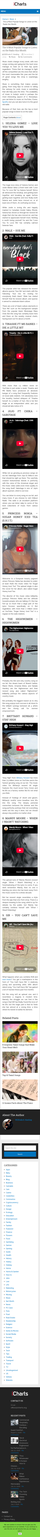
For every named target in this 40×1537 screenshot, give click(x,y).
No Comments (26, 57)
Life (7, 1285)
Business (9, 1183)
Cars (7, 1189)
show (18, 117)
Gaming (9, 1249)
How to (9, 1275)
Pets (8, 1311)
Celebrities (10, 1196)
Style (8, 1347)
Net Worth (10, 1301)
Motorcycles (11, 1291)
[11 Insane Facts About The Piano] (20, 1090)
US (7, 1374)
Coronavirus (10, 1199)
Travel (8, 1364)
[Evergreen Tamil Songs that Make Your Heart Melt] (20, 1031)
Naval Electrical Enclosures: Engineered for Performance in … (19, 1443)
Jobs (8, 1278)
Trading (9, 1357)
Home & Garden (12, 1272)
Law (7, 1281)
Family (8, 1222)
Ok (20, 1534)
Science (9, 1328)
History (9, 1258)
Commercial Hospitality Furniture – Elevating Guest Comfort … (20, 1425)
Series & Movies (12, 1331)
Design (8, 1209)
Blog (8, 1179)
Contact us (8, 1516)
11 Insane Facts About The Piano (17, 1103)
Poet (8, 1314)
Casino (8, 1193)
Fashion (9, 1226)
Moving (9, 1295)
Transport (10, 1360)
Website (9, 1380)
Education (10, 1216)
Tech (8, 1351)
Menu (3, 11)
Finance (9, 1232)
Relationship (11, 1321)
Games (9, 1245)
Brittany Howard (23, 778)
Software (9, 1341)
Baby (8, 1173)
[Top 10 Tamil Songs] (20, 1062)
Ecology (9, 1212)
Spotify (5, 102)
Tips (7, 1354)
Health (8, 1255)
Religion (9, 1324)
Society (9, 1337)
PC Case (9, 1308)
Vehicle (9, 1377)
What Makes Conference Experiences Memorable (20, 1479)
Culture (9, 1206)
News (8, 1304)
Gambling (10, 1242)
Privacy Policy (9, 1519)
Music (13, 57)
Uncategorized (12, 1370)
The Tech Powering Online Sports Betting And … (19, 1497)
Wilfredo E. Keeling (11, 54)
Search (20, 1154)
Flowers (9, 1235)
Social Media (11, 1334)
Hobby (8, 1262)
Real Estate (10, 1318)
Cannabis (9, 1186)
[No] (37, 1529)
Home (8, 1268)
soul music (6, 979)
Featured (9, 1229)
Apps (8, 1170)
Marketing (10, 1288)
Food (8, 1239)
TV (7, 1367)
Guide (8, 1252)
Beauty (9, 1176)
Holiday (9, 1265)
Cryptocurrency (12, 1202)
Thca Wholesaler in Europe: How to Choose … (19, 1461)
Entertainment (11, 1219)
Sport (8, 1344)
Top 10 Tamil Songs (11, 1075)
